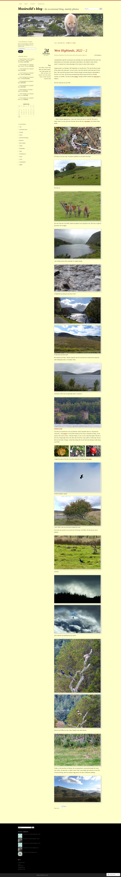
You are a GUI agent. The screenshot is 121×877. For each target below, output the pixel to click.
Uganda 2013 (41, 3)
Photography (79, 55)
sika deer (49, 76)
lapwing (46, 71)
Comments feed (21, 867)
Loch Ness (45, 73)
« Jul (19, 116)
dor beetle (44, 69)
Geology (21, 132)
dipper (40, 69)
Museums (21, 140)
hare (40, 71)
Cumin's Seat (48, 67)
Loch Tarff (45, 74)
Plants (20, 151)
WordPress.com (21, 869)
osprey (49, 74)
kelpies (76, 76)
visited (65, 433)
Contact (32, 3)
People (20, 145)
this (75, 772)
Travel (20, 159)
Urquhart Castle (47, 78)
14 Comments (98, 55)
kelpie (43, 71)
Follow (20, 51)
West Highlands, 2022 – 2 (70, 50)
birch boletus (41, 67)
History (20, 134)
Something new (22, 153)
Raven (41, 76)
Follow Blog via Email (26, 41)
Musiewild (61, 55)
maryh (24, 852)
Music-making (22, 143)
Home (20, 3)
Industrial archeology (23, 137)
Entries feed (20, 865)
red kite (44, 76)
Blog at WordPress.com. (42, 875)
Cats (20, 126)
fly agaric (49, 69)
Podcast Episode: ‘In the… (35, 834)
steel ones (96, 76)
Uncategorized (22, 162)
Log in (19, 864)
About (26, 3)
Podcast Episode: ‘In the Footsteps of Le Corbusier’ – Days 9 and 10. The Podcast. (26, 60)
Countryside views (70, 55)
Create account (21, 862)
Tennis (20, 156)
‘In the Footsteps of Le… (34, 847)
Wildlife (85, 55)
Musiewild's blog (30, 9)
